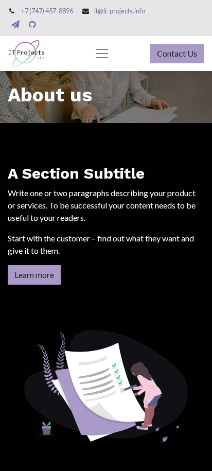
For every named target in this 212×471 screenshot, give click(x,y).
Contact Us (177, 53)
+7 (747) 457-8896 (47, 11)
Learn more (34, 275)
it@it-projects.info (119, 11)
